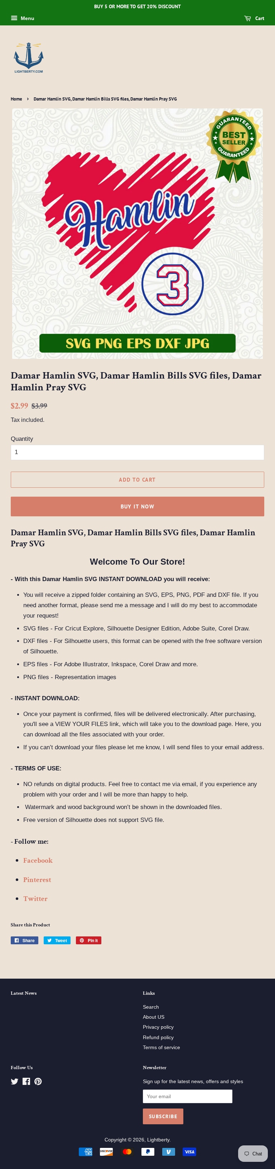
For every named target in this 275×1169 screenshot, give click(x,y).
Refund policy (158, 1037)
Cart (259, 18)
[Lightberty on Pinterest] (38, 1083)
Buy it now (138, 506)
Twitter (35, 898)
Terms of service (161, 1047)
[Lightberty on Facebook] (26, 1083)
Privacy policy (158, 1027)
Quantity (22, 438)
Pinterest (37, 880)
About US (153, 1017)
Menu (26, 18)
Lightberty (158, 1140)
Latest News (24, 993)
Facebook (38, 860)
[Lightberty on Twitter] (15, 1083)
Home (16, 99)
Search (151, 1007)
